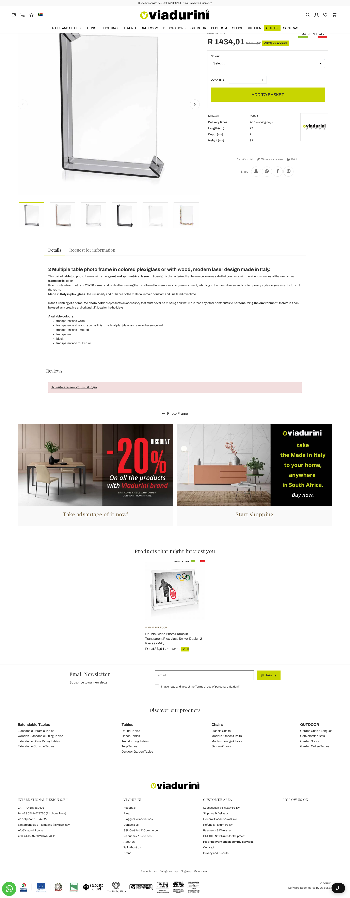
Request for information (92, 250)
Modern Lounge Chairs (226, 741)
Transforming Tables (135, 741)
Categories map (169, 871)
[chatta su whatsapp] (9, 889)
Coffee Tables (131, 736)
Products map (149, 871)
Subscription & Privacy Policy (221, 807)
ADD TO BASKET (268, 94)
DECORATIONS (174, 28)
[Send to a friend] (256, 172)
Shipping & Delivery (215, 813)
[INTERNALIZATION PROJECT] (49, 887)
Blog (126, 813)
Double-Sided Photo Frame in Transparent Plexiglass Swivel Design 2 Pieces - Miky (173, 638)
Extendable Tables (34, 725)
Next (195, 104)
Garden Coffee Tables (314, 746)
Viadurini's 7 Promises (138, 836)
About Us (129, 841)
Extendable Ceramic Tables (36, 730)
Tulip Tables (129, 746)
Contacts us (131, 824)
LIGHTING (110, 28)
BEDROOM (219, 28)
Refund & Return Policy (218, 824)
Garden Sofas (309, 741)
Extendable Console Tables (36, 746)
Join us (270, 675)
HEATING (129, 28)
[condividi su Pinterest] (288, 172)
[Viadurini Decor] (314, 127)
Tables (127, 725)
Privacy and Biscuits (215, 853)
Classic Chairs (221, 730)
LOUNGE (91, 28)
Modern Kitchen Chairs (226, 736)
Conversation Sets (312, 736)
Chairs (217, 725)
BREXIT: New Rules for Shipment (224, 836)
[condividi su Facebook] (278, 172)
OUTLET (272, 28)
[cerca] (307, 14)
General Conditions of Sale (220, 819)
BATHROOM (149, 28)
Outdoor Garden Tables (137, 751)
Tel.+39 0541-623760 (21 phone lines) (42, 813)
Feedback (130, 807)
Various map (201, 871)
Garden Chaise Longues (316, 730)
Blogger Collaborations (138, 819)
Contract (291, 28)
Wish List (247, 159)
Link (236, 686)
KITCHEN (254, 28)
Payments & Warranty (217, 830)
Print (294, 159)
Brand (127, 853)
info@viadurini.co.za (31, 830)
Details (54, 250)
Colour (215, 56)
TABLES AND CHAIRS (65, 28)
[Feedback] (31, 14)
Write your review (272, 159)
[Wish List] (195, 580)
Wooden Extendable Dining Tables (40, 736)
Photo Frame (177, 413)
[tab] (54, 250)
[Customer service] (22, 14)
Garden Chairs (221, 746)
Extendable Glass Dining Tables (39, 741)
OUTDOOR (198, 28)
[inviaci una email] (14, 14)
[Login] (316, 14)
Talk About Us (132, 847)
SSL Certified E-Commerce (141, 830)
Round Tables (131, 730)
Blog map (185, 871)
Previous (23, 104)
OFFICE (237, 28)
